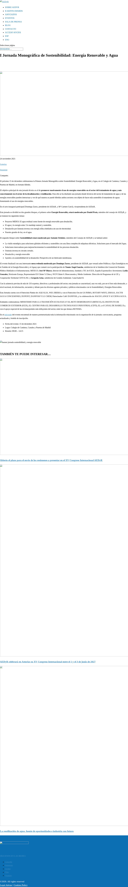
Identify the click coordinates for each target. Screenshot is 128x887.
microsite (8, 315)
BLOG (8, 25)
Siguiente (3, 170)
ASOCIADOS (11, 14)
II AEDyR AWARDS (14, 11)
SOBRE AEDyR (12, 7)
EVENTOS (9, 18)
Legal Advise (6, 885)
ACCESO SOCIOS (13, 32)
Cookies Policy (21, 885)
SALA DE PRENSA (13, 22)
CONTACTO (10, 29)
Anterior (3, 164)
